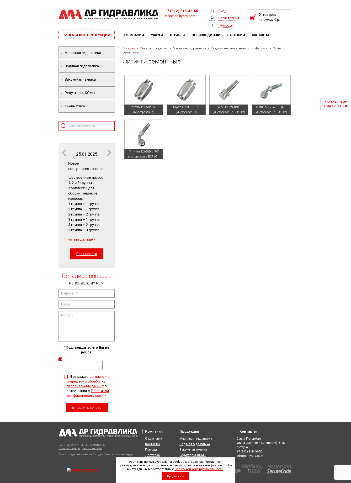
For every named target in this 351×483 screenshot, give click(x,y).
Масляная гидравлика (189, 48)
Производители (206, 35)
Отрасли (178, 35)
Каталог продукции (154, 48)
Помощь (151, 449)
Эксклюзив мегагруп (119, 454)
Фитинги (261, 48)
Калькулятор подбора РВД (335, 104)
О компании (133, 35)
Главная (128, 48)
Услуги (157, 35)
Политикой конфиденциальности (199, 469)
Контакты (261, 35)
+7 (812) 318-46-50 (181, 11)
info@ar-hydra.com (180, 16)
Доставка (152, 455)
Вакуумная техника (193, 449)
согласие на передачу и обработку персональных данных (88, 381)
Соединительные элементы (230, 48)
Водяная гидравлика (195, 444)
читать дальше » (82, 239)
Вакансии (236, 35)
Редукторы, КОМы (193, 455)
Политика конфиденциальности (80, 448)
